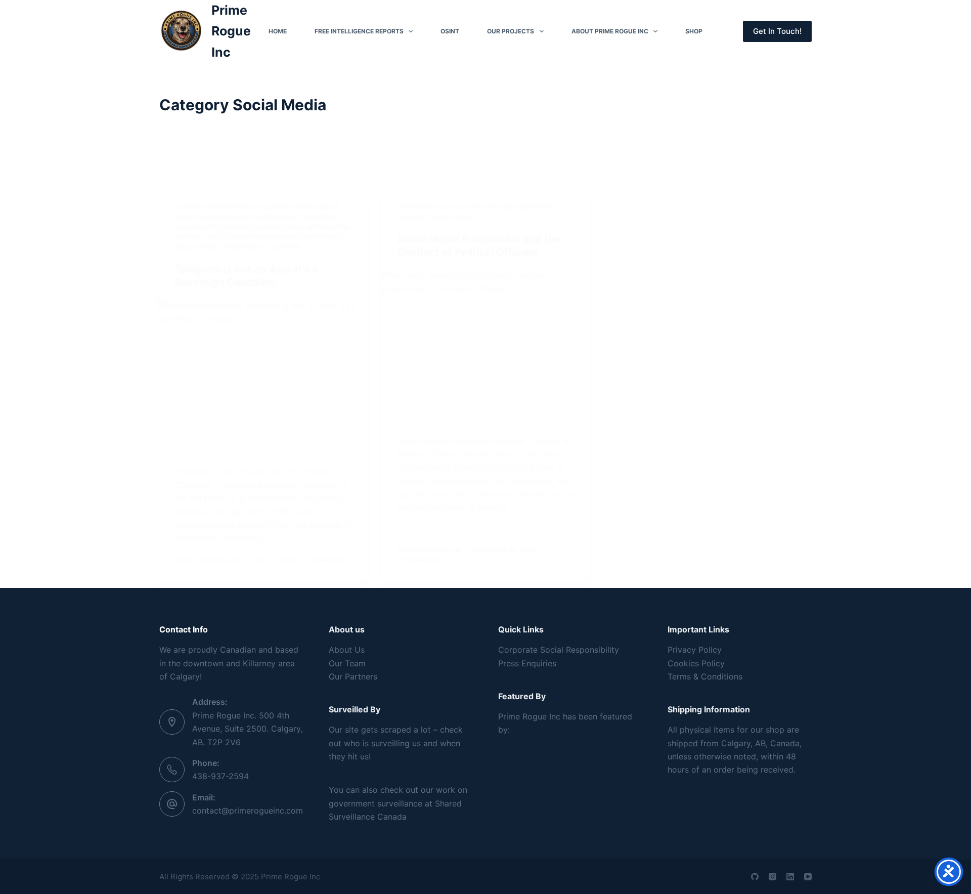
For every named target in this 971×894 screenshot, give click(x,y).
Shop (693, 31)
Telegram (284, 247)
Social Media (196, 247)
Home (278, 31)
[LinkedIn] (790, 876)
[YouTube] (808, 876)
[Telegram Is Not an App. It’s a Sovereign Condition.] (263, 377)
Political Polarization (475, 207)
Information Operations (261, 227)
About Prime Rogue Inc (609, 31)
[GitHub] (755, 876)
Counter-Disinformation (217, 207)
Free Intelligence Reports (359, 31)
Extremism (415, 207)
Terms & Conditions (705, 676)
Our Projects (510, 31)
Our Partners (353, 676)
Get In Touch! (777, 31)
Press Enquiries (527, 663)
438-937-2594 (220, 776)
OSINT (449, 31)
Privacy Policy (695, 650)
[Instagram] (772, 876)
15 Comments (419, 560)
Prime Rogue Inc (231, 31)
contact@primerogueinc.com (247, 810)
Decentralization (205, 217)
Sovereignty (243, 247)
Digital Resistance (270, 217)
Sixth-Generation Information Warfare (274, 237)
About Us (347, 650)
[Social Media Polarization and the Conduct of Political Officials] (485, 346)
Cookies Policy (696, 663)
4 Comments (327, 560)
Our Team (347, 663)
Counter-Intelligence (301, 207)
